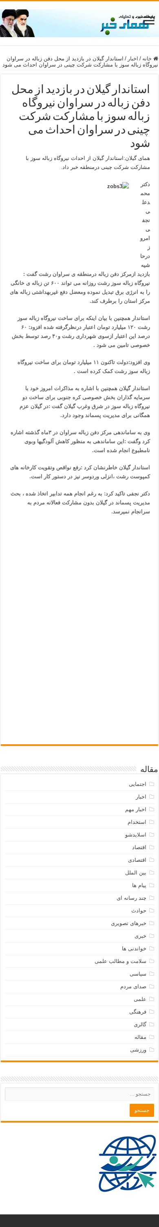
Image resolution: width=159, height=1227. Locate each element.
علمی (140, 999)
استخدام (137, 822)
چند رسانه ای (131, 898)
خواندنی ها (134, 948)
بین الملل (135, 873)
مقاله (140, 1037)
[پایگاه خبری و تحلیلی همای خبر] (79, 21)
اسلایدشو (135, 835)
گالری (140, 1024)
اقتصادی (137, 860)
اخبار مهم (135, 809)
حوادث (138, 910)
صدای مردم (133, 986)
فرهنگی (137, 1012)
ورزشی (138, 1050)
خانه (147, 58)
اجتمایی (137, 784)
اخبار (133, 58)
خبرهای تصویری (128, 923)
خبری (140, 936)
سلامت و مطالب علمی (120, 961)
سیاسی (138, 974)
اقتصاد (139, 847)
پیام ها (139, 885)
